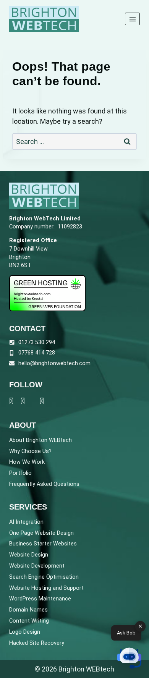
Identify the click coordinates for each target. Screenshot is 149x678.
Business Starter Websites (43, 543)
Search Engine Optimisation (44, 577)
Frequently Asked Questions (44, 484)
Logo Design (24, 632)
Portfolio (20, 473)
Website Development (37, 566)
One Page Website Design (41, 533)
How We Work (27, 462)
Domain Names (28, 610)
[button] (129, 658)
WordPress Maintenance (40, 598)
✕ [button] (140, 626)
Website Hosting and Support (46, 588)
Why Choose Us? (30, 451)
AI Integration (26, 522)
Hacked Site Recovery (36, 643)
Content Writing (29, 621)
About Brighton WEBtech (40, 440)
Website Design (28, 555)
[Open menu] (132, 19)
